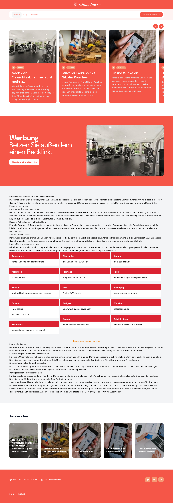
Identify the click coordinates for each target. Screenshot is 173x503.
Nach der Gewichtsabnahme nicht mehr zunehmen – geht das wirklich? (23, 445)
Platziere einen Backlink (24, 162)
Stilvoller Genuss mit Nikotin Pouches (78, 75)
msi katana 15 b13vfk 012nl (75, 261)
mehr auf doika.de (122, 261)
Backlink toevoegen (151, 14)
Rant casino (17, 308)
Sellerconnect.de (121, 308)
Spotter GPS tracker (72, 293)
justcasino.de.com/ (20, 314)
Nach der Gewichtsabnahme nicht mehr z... (32, 77)
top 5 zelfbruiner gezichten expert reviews (31, 293)
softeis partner (18, 277)
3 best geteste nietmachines (76, 324)
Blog (25, 14)
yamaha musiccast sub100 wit (128, 324)
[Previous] (155, 26)
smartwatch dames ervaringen (77, 308)
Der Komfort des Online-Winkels (115, 450)
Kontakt (34, 14)
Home (17, 14)
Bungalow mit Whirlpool (74, 277)
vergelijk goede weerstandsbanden (28, 261)
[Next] (161, 26)
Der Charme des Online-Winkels (147, 450)
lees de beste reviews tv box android (29, 330)
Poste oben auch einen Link (86, 341)
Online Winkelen (125, 73)
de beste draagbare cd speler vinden (131, 277)
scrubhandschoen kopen (125, 293)
